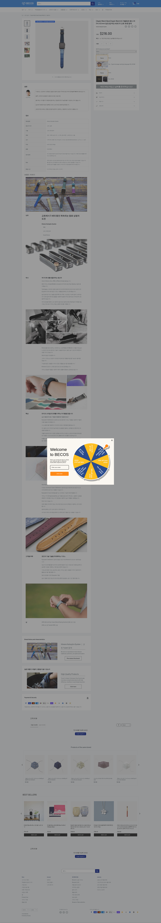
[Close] (112, 440)
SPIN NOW (59, 473)
